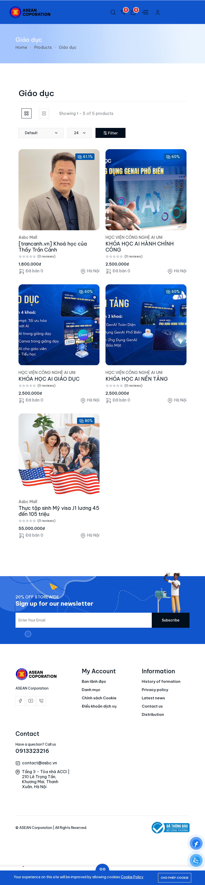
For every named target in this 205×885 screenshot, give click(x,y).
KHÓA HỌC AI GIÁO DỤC (49, 379)
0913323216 (32, 750)
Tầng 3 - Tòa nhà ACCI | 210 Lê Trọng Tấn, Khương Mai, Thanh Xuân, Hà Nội (46, 779)
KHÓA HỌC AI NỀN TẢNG (137, 379)
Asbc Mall (27, 237)
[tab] (27, 113)
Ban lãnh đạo (94, 681)
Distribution (153, 714)
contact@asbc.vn (39, 762)
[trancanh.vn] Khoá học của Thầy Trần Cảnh (52, 247)
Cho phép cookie (174, 877)
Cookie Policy (132, 877)
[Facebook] (20, 701)
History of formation (161, 681)
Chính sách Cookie (99, 698)
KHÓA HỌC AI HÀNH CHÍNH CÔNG (140, 247)
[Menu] (144, 12)
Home (21, 47)
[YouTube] (31, 701)
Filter (113, 133)
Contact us (152, 706)
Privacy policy (155, 689)
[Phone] (41, 701)
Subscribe (171, 620)
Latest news (153, 698)
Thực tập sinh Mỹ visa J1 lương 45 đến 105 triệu (58, 511)
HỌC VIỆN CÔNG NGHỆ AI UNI (134, 237)
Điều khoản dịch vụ (99, 706)
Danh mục (91, 689)
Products (43, 47)
